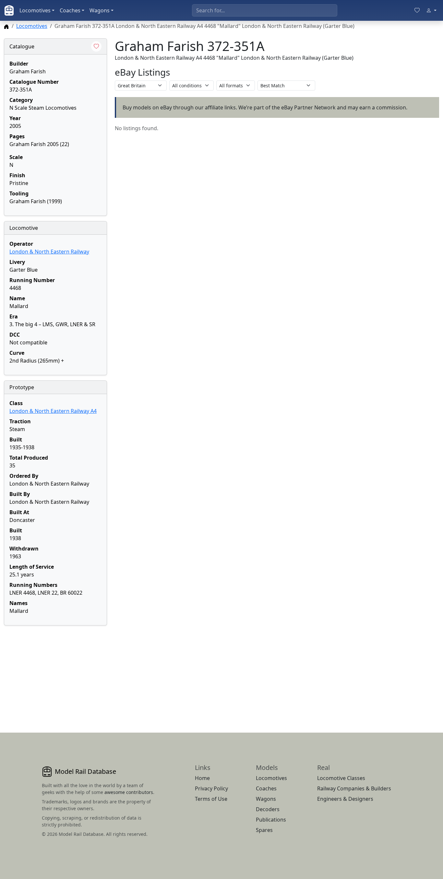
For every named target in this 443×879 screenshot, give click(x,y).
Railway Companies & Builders (354, 788)
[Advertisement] (55, 671)
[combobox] (264, 10)
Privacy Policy (211, 788)
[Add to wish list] (96, 46)
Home (202, 778)
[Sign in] (431, 10)
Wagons (100, 10)
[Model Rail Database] (9, 10)
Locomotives (35, 10)
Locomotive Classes (341, 778)
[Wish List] (417, 10)
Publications (271, 819)
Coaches (70, 10)
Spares (264, 830)
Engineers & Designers (345, 798)
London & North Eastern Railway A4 (53, 411)
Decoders (268, 809)
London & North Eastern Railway (49, 251)
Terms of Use (211, 798)
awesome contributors (128, 792)
